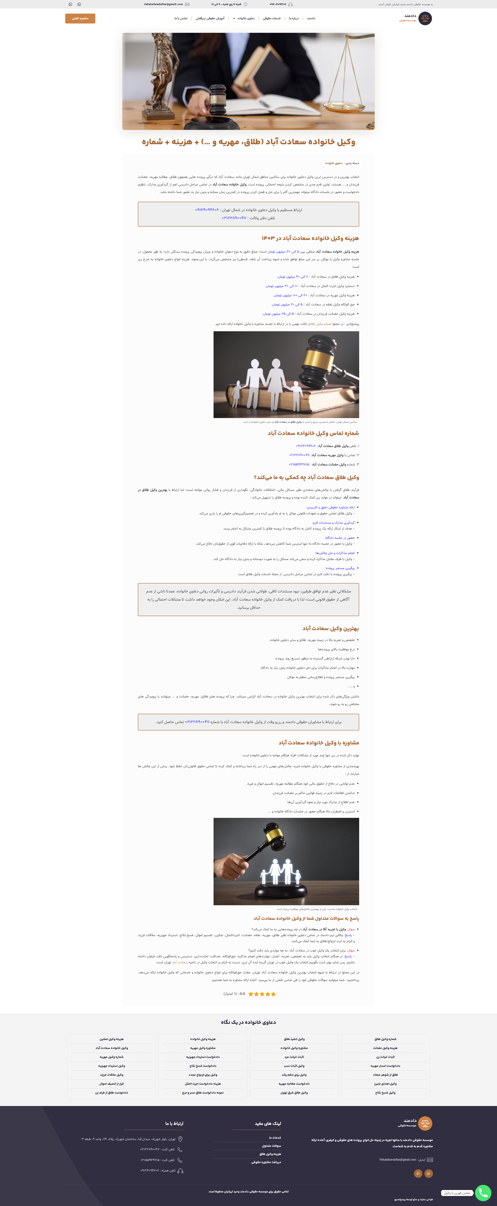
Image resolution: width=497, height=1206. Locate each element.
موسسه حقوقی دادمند (254, 1191)
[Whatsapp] (79, 4)
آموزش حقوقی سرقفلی (210, 18)
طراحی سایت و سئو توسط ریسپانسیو (413, 1200)
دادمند (311, 18)
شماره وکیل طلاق (319, 324)
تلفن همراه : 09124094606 (158, 1170)
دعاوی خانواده (246, 18)
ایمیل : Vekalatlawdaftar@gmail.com (402, 1159)
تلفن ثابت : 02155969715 (158, 1160)
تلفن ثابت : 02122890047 (157, 1149)
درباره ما (294, 18)
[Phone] (483, 1193)
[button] (80, 18)
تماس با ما (181, 18)
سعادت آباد (180, 962)
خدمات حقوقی (272, 18)
